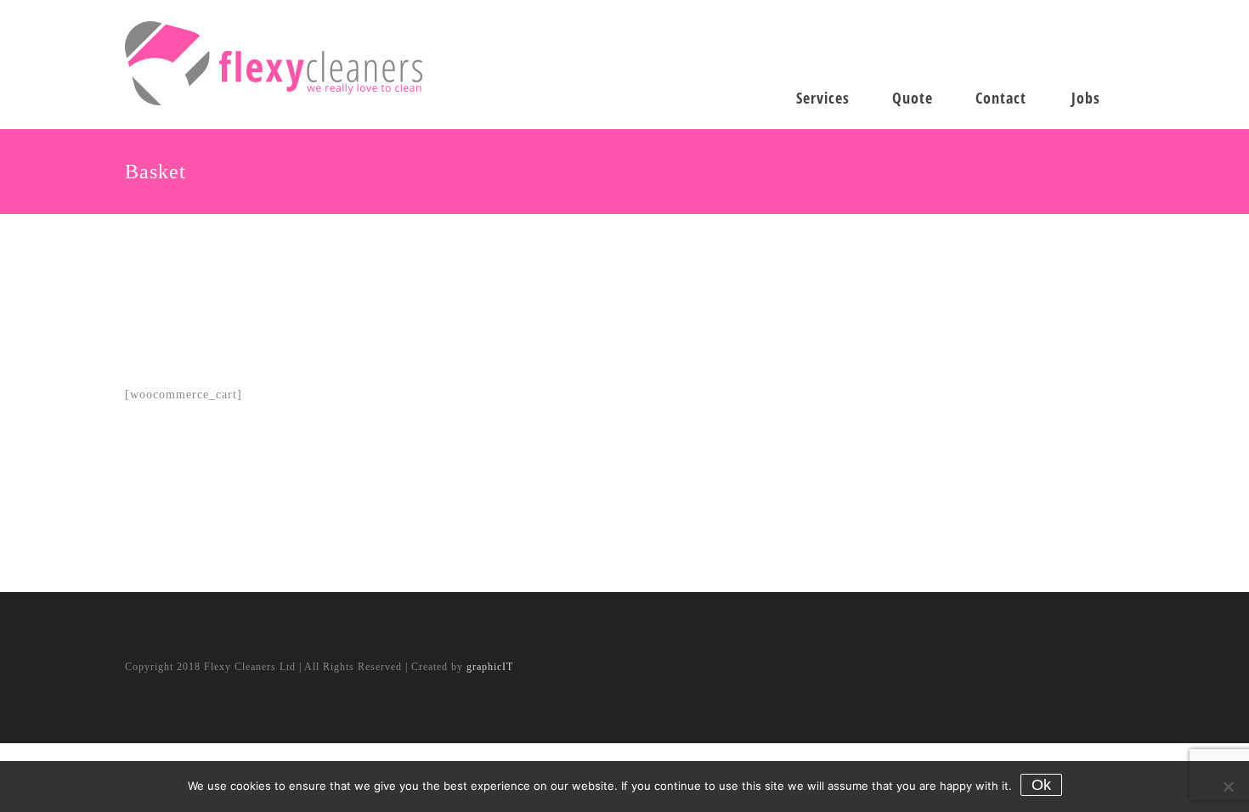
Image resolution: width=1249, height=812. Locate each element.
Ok (1041, 784)
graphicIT (489, 667)
